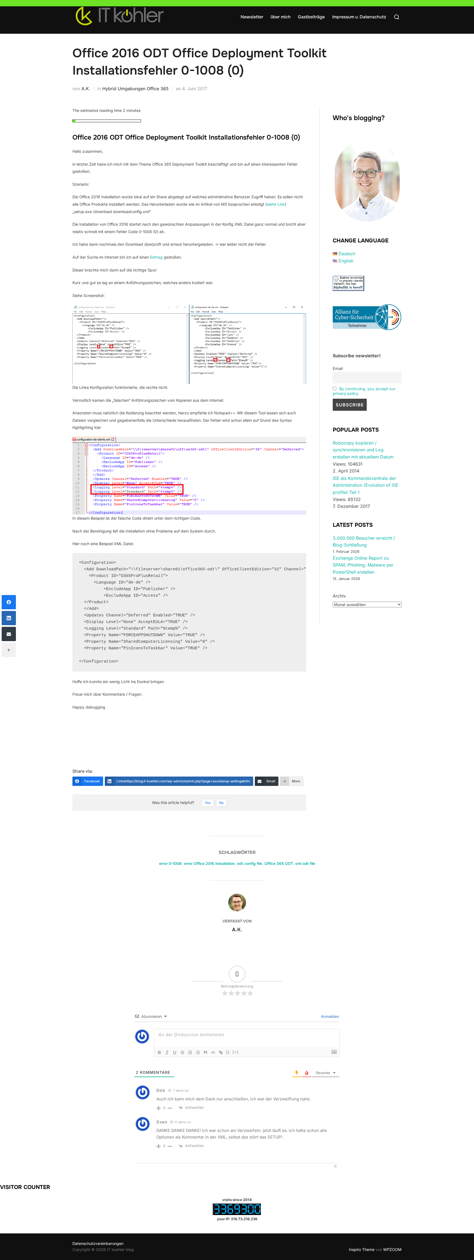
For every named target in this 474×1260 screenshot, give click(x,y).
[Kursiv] (167, 1052)
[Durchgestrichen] (182, 1052)
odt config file (249, 863)
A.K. (85, 88)
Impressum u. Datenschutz (359, 17)
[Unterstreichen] (175, 1052)
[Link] (221, 1052)
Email (338, 368)
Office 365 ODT (278, 863)
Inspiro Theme (361, 1249)
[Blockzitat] (205, 1052)
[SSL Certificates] (348, 289)
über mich (280, 17)
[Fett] (159, 1052)
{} (228, 1052)
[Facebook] (9, 602)
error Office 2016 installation (209, 863)
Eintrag (157, 257)
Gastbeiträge (311, 17)
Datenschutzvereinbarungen (97, 1243)
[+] (236, 1052)
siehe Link (276, 204)
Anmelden (329, 1016)
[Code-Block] (213, 1052)
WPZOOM (392, 1249)
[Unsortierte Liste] (198, 1052)
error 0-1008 (170, 863)
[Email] (9, 634)
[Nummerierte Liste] (190, 1052)
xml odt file (305, 863)
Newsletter (252, 17)
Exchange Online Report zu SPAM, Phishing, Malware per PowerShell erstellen (363, 565)
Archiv (339, 596)
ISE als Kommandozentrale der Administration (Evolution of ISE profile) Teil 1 (365, 485)
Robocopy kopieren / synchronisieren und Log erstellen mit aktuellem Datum (363, 450)
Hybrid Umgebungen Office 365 (135, 88)
